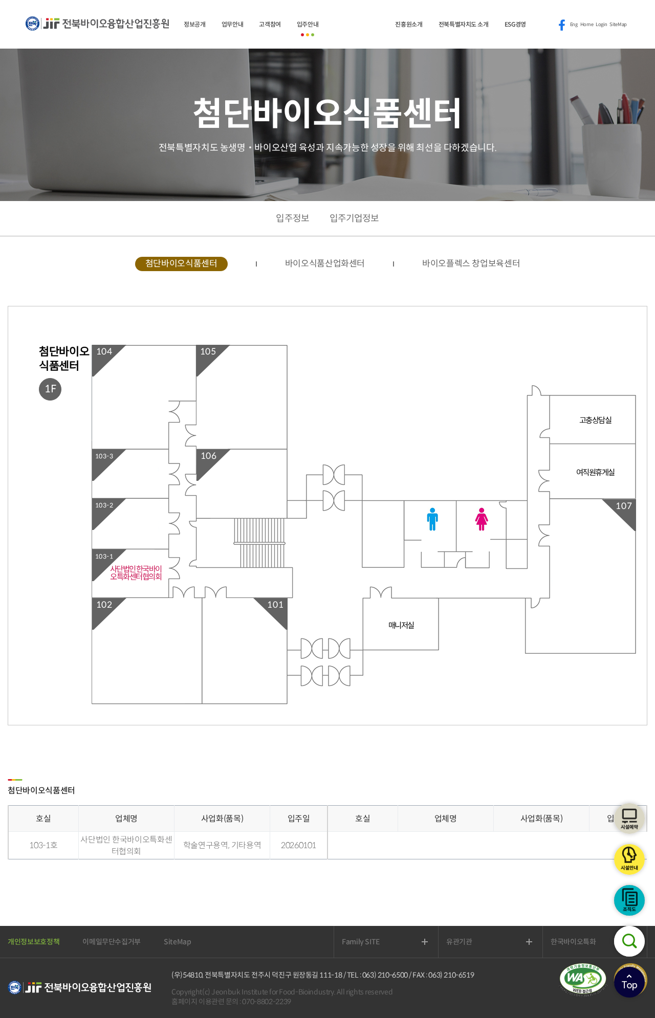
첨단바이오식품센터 (181, 263)
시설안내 (629, 859)
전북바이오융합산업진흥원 (97, 29)
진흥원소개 (408, 24)
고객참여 (270, 24)
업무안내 (233, 24)
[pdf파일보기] (586, 994)
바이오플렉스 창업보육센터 (471, 263)
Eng (574, 25)
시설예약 (629, 818)
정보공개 (195, 24)
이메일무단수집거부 (111, 941)
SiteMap (618, 25)
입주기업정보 (354, 218)
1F (50, 389)
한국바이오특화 (585, 941)
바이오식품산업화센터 (325, 263)
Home (587, 25)
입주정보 (292, 218)
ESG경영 (515, 24)
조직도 (629, 900)
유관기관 (471, 941)
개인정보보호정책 (33, 941)
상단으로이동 (629, 982)
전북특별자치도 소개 (464, 24)
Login (601, 25)
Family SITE (372, 941)
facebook (561, 25)
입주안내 (308, 24)
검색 (629, 941)
